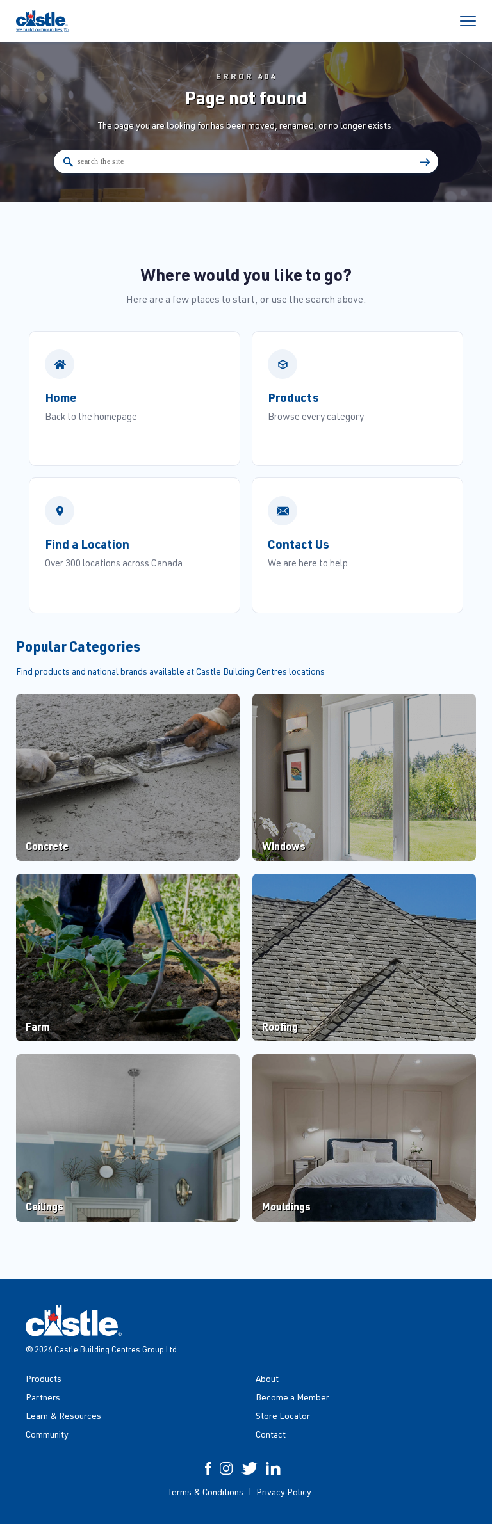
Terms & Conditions (205, 1491)
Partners (43, 1397)
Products (44, 1378)
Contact (271, 1434)
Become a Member (292, 1397)
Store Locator (283, 1415)
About (267, 1378)
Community (47, 1434)
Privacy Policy (283, 1491)
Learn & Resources (63, 1415)
